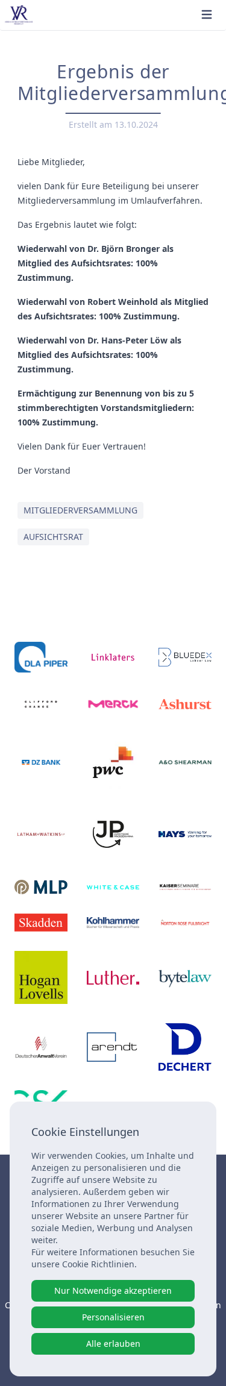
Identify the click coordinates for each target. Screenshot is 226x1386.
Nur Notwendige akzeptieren (113, 1290)
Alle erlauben (113, 1343)
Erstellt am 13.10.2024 (113, 124)
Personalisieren (113, 1317)
